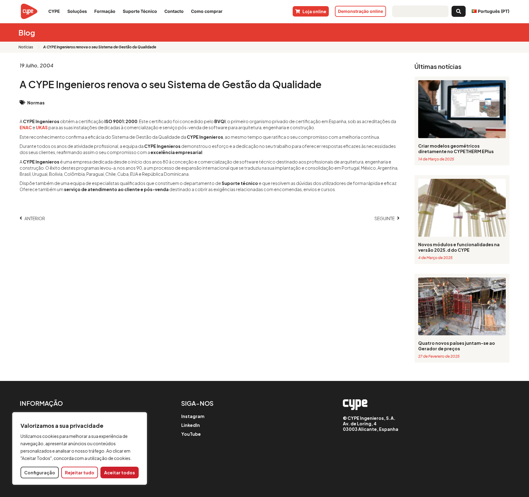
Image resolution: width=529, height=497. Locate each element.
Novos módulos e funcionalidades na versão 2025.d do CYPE (459, 247)
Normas (36, 102)
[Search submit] (459, 11)
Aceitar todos (119, 472)
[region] (79, 448)
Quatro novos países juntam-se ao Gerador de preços (456, 345)
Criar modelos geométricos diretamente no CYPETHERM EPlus (456, 148)
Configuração (39, 472)
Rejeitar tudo (79, 472)
